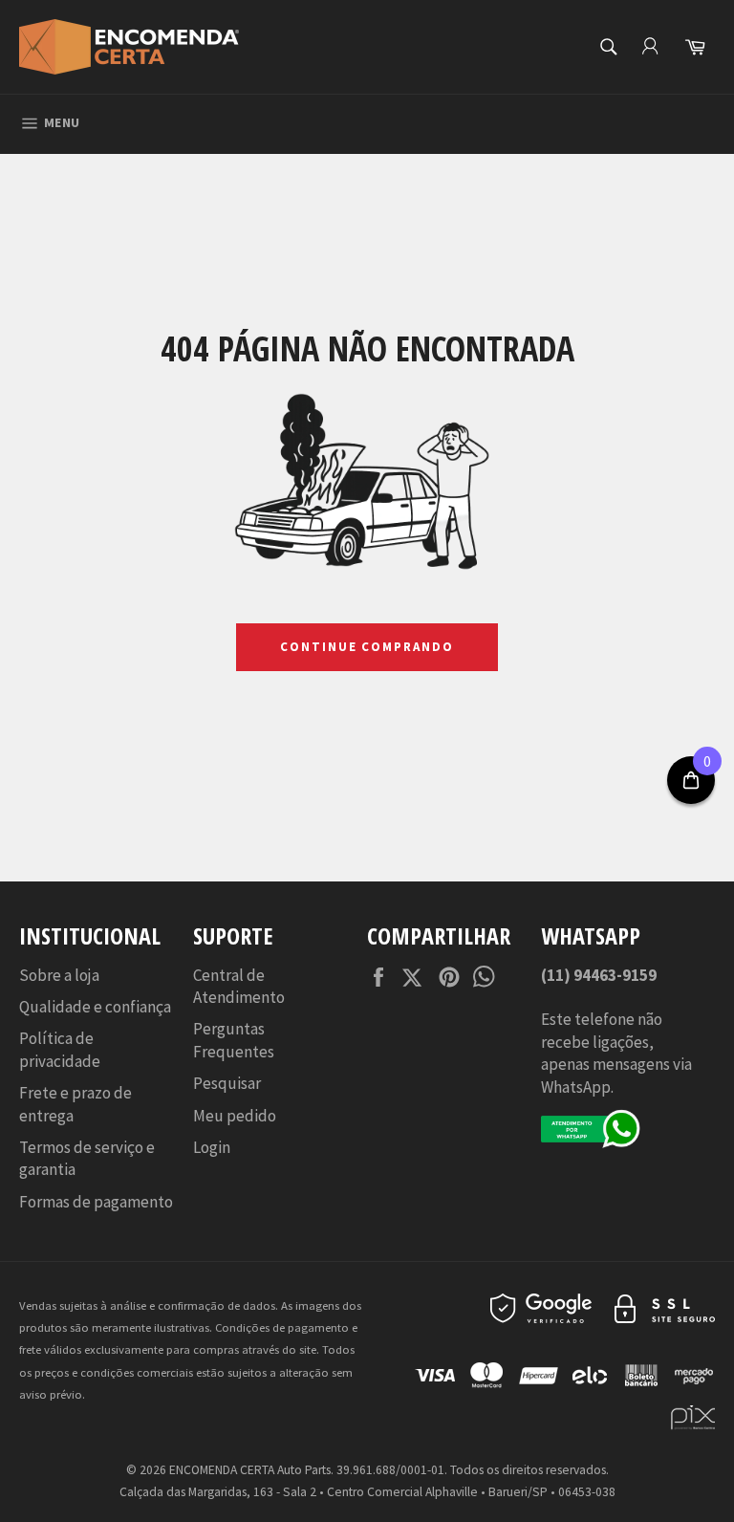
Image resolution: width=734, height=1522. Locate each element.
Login (211, 1147)
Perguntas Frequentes (233, 1039)
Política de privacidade (59, 1049)
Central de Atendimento (239, 986)
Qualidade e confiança (95, 1006)
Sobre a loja (59, 975)
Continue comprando (367, 647)
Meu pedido (234, 1115)
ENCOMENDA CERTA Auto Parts (250, 1470)
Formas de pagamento (96, 1201)
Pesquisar (227, 1083)
